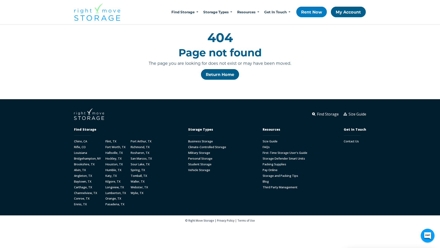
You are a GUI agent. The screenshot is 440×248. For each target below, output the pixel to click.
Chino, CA (80, 141)
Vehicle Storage (199, 170)
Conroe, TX (82, 198)
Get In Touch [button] (276, 12)
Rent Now (311, 12)
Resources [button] (246, 12)
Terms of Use (246, 220)
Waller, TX (138, 181)
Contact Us (351, 141)
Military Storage (199, 153)
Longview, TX (114, 187)
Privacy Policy (225, 220)
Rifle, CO (80, 147)
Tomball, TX (139, 176)
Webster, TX (139, 187)
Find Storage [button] (183, 12)
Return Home (220, 74)
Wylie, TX (137, 193)
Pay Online (270, 170)
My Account (348, 12)
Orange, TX (113, 198)
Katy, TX (111, 176)
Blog (266, 181)
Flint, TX (110, 141)
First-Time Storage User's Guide (285, 153)
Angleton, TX (83, 176)
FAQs (266, 147)
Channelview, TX (85, 193)
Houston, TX (114, 164)
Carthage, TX (83, 187)
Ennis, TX (80, 204)
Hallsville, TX (114, 153)
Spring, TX (138, 170)
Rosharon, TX (140, 153)
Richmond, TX (140, 147)
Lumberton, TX (115, 193)
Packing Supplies (274, 164)
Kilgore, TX (113, 181)
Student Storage (200, 164)
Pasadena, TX (114, 204)
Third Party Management (280, 187)
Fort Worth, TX (115, 147)
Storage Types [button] (216, 12)
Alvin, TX (80, 170)
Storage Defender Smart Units (284, 159)
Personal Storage (200, 159)
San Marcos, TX (141, 159)
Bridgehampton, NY (87, 159)
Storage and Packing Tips (280, 176)
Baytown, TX (82, 181)
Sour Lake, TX (140, 164)
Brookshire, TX (84, 164)
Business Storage (200, 141)
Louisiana (80, 153)
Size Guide (270, 141)
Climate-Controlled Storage (207, 147)
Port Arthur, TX (141, 141)
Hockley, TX (113, 159)
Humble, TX (113, 170)
